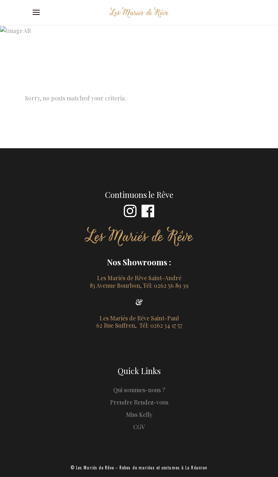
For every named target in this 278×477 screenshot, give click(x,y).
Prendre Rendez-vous (139, 402)
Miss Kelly (139, 414)
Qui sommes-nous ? (139, 390)
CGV (139, 427)
